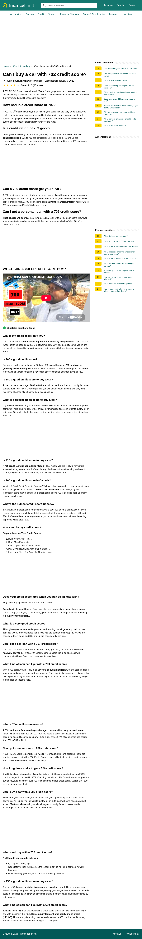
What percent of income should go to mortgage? (120, 120)
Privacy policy (132, 934)
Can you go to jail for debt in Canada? (120, 68)
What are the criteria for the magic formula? (119, 265)
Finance (52, 14)
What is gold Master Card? (115, 80)
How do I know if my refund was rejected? (117, 278)
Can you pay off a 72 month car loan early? (120, 75)
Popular (121, 5)
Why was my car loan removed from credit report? (119, 113)
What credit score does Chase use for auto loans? (120, 93)
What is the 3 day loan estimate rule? (120, 258)
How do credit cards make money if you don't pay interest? (121, 106)
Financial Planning (69, 14)
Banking (30, 14)
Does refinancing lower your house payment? (119, 86)
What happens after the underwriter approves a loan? (119, 253)
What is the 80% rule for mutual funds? (121, 246)
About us (117, 934)
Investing (127, 14)
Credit (41, 14)
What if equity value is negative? (118, 284)
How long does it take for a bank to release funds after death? (119, 290)
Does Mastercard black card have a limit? (119, 100)
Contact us (134, 5)
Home (6, 66)
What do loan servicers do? (116, 236)
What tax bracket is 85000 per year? (119, 241)
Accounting (15, 14)
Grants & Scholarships (94, 14)
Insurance (114, 14)
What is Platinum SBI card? (115, 125)
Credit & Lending (21, 66)
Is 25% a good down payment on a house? (119, 271)
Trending (108, 5)
